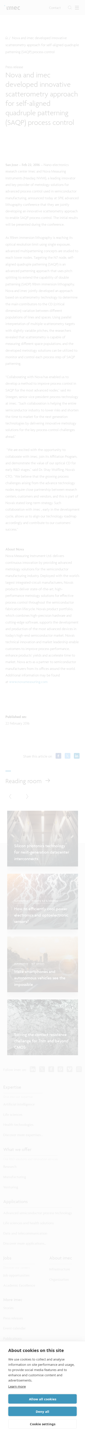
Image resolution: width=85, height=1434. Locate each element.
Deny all (42, 1411)
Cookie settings (42, 1424)
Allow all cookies (42, 1399)
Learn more (17, 1386)
